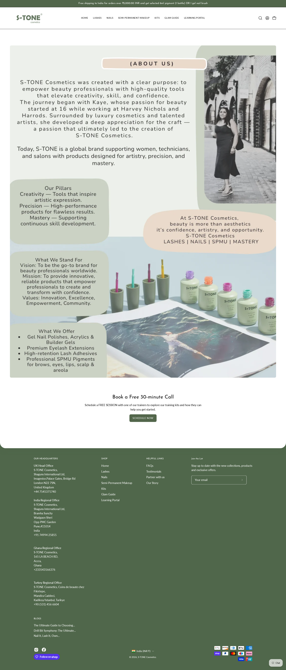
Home (105, 465)
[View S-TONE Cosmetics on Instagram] (36, 649)
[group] (143, 3)
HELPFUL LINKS (155, 459)
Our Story (152, 483)
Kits (103, 488)
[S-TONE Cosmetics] (29, 18)
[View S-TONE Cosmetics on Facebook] (43, 649)
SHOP (104, 459)
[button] (260, 18)
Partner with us (155, 477)
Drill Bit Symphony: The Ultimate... (55, 630)
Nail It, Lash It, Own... (47, 636)
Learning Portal (110, 500)
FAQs (149, 465)
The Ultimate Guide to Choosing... (54, 625)
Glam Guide (108, 494)
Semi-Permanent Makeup (116, 483)
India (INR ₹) (143, 651)
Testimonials (153, 471)
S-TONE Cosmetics (147, 657)
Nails (104, 477)
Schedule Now (143, 418)
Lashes (105, 471)
